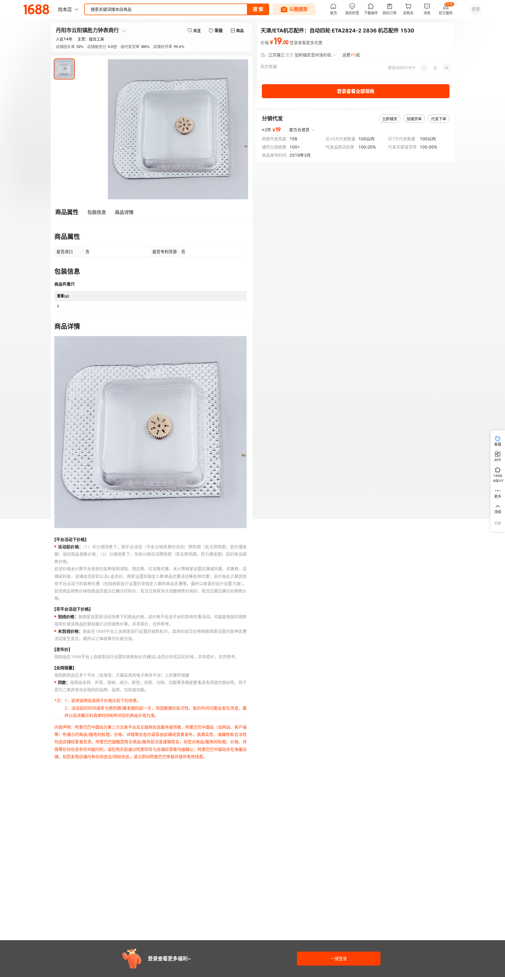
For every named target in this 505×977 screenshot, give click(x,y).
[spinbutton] (435, 68)
